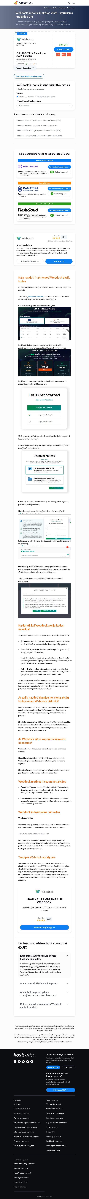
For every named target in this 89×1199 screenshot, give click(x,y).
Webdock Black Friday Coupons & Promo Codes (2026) (38, 120)
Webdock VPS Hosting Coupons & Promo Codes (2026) (38, 130)
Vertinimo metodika (51, 8)
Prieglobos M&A (59, 1090)
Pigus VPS (50, 1132)
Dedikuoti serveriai (54, 1141)
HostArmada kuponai (22, 1173)
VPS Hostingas (52, 1127)
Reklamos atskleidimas (67, 8)
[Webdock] (30, 238)
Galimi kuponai (59, 172)
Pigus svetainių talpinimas (56, 1122)
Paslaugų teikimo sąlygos (24, 1146)
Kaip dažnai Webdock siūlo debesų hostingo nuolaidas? (38, 957)
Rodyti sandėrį (63, 49)
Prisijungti (69, 1067)
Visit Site (57, 261)
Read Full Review (28, 261)
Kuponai (31, 97)
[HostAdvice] (23, 3)
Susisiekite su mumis (22, 1109)
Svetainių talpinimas (54, 1109)
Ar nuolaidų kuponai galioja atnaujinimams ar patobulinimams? (38, 994)
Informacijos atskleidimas (24, 1132)
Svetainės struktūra (21, 1113)
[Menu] (73, 3)
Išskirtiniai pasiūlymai (46, 97)
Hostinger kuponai (21, 1177)
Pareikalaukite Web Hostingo (25, 1127)
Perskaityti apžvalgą (43, 927)
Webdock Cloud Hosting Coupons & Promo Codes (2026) (39, 135)
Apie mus (17, 1104)
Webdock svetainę (35, 296)
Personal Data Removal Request (26, 1136)
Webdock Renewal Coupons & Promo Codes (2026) (36, 125)
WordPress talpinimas (55, 1113)
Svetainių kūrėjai (53, 1150)
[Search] (69, 3)
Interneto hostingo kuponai (24, 1164)
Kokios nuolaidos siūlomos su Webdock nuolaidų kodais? (40, 1006)
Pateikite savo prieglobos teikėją (27, 1122)
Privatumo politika (21, 1141)
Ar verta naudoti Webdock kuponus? (39, 983)
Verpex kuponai (20, 1187)
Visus (21, 97)
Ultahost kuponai (20, 1182)
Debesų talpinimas (53, 1136)
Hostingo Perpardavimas (56, 1146)
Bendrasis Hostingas (54, 1118)
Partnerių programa (21, 1118)
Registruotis (53, 1067)
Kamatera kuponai (21, 1168)
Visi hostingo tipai (53, 1104)
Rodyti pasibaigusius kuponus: (29, 76)
